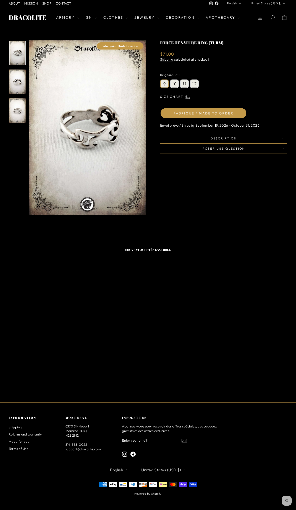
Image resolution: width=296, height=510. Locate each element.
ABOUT (14, 3)
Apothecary (221, 17)
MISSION (31, 3)
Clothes (114, 17)
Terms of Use (18, 449)
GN (90, 17)
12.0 (194, 83)
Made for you (19, 441)
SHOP (46, 3)
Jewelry (145, 17)
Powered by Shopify (147, 493)
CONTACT (63, 3)
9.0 (164, 83)
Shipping (166, 59)
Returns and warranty (25, 434)
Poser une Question (223, 149)
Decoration (181, 17)
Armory (66, 17)
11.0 (184, 83)
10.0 (174, 83)
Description (224, 138)
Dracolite (27, 17)
